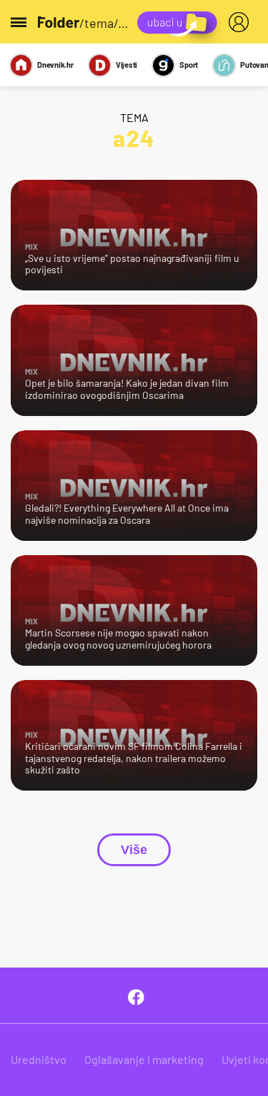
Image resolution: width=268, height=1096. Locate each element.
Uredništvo (38, 1059)
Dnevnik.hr (55, 64)
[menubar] (241, 22)
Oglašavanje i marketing (144, 1059)
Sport (188, 64)
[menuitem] (241, 22)
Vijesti (126, 64)
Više (134, 850)
